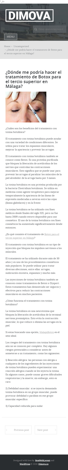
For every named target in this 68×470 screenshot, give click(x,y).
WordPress (25, 464)
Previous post (21, 429)
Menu (11, 36)
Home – (8, 46)
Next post (42, 429)
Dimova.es (43, 464)
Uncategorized (21, 46)
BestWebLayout (42, 460)
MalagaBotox (47, 332)
